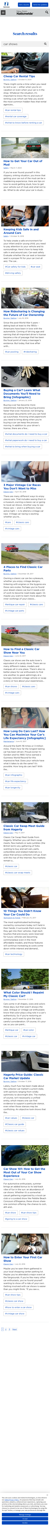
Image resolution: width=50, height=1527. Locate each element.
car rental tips (14, 110)
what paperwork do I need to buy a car (27, 440)
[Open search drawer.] (46, 12)
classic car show (15, 1301)
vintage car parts (15, 610)
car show (11, 1212)
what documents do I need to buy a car (27, 434)
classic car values (15, 1130)
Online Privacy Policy (12, 1500)
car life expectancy (16, 781)
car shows (12, 686)
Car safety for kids (16, 266)
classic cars (23, 522)
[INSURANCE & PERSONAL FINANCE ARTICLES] (25, 12)
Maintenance (8, 741)
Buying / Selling (9, 80)
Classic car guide (15, 1124)
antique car (12, 1030)
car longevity (13, 787)
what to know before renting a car (24, 122)
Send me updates (40, 5)
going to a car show (17, 1219)
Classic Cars (8, 492)
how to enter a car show (19, 1307)
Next (14, 1329)
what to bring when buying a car (23, 446)
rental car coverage (17, 116)
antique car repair (16, 604)
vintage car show (15, 1313)
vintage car (29, 1036)
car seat (36, 266)
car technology (14, 954)
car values (12, 1118)
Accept (25, 1519)
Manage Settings (25, 1515)
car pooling (12, 352)
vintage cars (13, 528)
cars (9, 522)
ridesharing (31, 352)
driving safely (14, 273)
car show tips (29, 1212)
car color (29, 1030)
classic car (12, 866)
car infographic (14, 775)
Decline (25, 1523)
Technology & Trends (11, 918)
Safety (6, 168)
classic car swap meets (18, 872)
